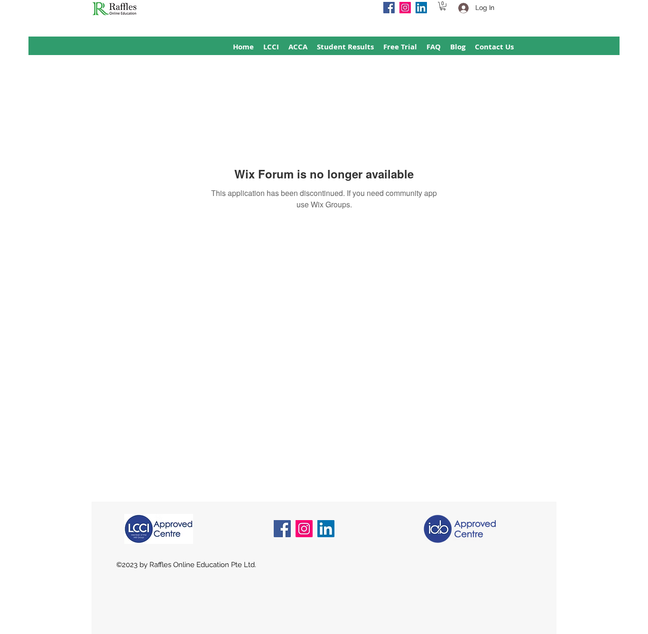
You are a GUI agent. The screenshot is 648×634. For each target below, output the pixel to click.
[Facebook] (389, 7)
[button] (443, 6)
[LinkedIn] (421, 7)
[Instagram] (405, 7)
